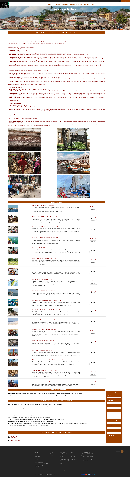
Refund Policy (73, 458)
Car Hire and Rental (63, 453)
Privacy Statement (116, 436)
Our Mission (37, 453)
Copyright (72, 455)
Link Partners (73, 456)
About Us (36, 450)
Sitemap (72, 453)
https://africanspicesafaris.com (16, 441)
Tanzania (52, 453)
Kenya (51, 450)
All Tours (72, 460)
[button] (122, 451)
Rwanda (51, 455)
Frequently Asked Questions (40, 462)
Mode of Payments (74, 459)
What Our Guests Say (38, 460)
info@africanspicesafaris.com (15, 440)
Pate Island (20, 395)
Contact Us (83, 451)
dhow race (37, 415)
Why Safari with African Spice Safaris (41, 463)
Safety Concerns (38, 458)
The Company (37, 455)
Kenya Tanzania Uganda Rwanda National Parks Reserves (64, 462)
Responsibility (37, 456)
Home (72, 450)
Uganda (51, 452)
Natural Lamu (17, 115)
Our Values (37, 452)
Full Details (93, 209)
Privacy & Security (38, 459)
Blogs (72, 452)
